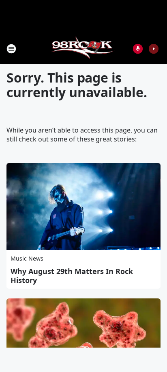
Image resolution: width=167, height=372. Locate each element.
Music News (27, 258)
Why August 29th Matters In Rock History (72, 276)
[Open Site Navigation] (11, 49)
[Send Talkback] (138, 49)
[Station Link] (83, 48)
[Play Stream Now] (153, 49)
